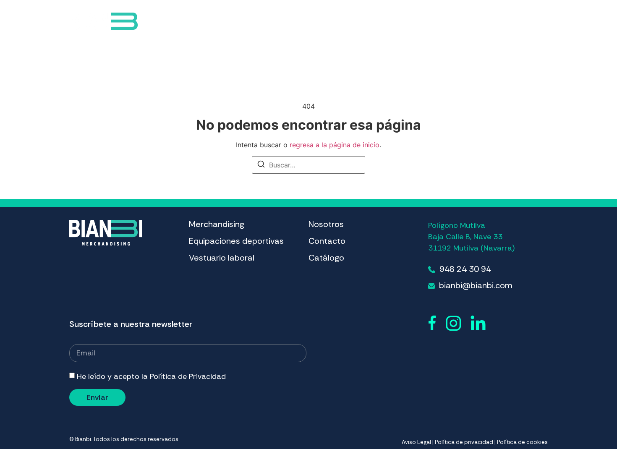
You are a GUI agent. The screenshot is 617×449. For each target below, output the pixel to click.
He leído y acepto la (151, 376)
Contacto (426, 22)
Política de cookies (522, 442)
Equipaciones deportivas (271, 22)
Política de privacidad (464, 442)
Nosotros (326, 224)
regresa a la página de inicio (334, 145)
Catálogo (474, 22)
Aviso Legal (416, 442)
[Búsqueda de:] (308, 165)
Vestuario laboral (366, 22)
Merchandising (191, 22)
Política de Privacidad (188, 376)
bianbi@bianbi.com (475, 285)
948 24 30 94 (465, 269)
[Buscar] (261, 165)
